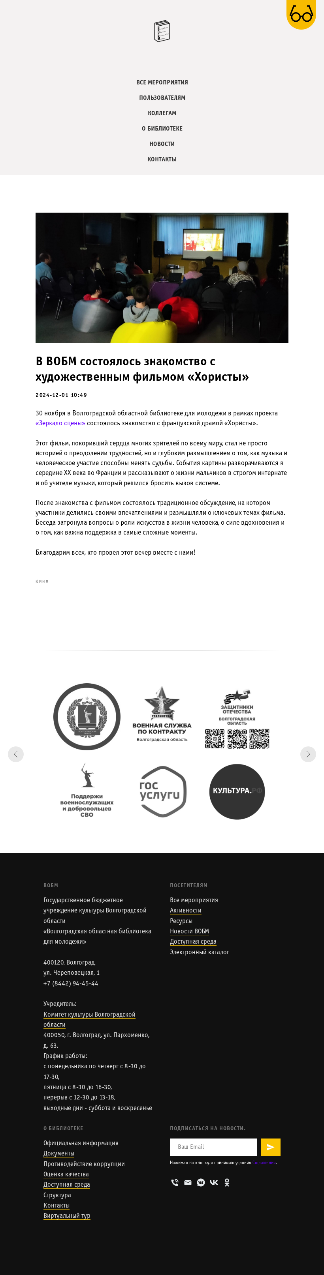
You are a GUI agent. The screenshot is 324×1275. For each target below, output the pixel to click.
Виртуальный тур (66, 1216)
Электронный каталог (199, 953)
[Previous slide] (16, 754)
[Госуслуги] (162, 791)
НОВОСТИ (162, 144)
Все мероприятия (194, 900)
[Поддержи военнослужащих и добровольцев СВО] (87, 791)
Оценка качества (66, 1175)
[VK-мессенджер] (201, 1182)
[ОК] (227, 1182)
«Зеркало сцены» (60, 423)
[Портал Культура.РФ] (237, 791)
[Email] (188, 1182)
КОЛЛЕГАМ (162, 113)
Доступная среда (193, 942)
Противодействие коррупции (84, 1164)
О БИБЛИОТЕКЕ (162, 129)
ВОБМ (50, 885)
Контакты (56, 1206)
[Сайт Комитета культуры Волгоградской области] (87, 716)
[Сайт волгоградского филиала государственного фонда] (237, 716)
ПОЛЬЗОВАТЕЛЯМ (162, 98)
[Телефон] (175, 1182)
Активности (186, 911)
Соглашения (264, 1163)
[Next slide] (308, 754)
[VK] (214, 1182)
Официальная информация (81, 1143)
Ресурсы (181, 921)
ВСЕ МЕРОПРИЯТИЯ (162, 83)
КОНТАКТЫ (162, 160)
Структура (57, 1196)
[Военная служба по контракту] (162, 716)
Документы (58, 1154)
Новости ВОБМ (189, 932)
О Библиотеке (63, 1128)
